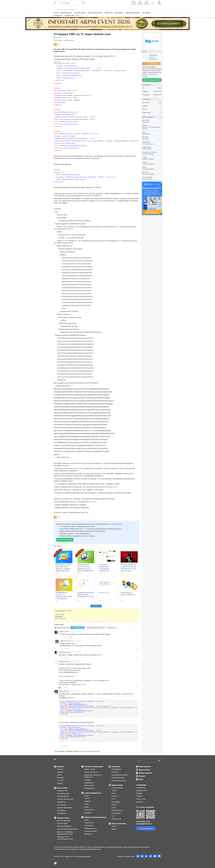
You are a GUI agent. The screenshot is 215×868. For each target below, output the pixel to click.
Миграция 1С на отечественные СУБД (65, 838)
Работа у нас (141, 799)
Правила (139, 793)
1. (59, 631)
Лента (59, 775)
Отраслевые (88, 825)
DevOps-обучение (63, 820)
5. (59, 691)
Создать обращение (146, 828)
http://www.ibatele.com (66, 676)
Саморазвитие (89, 788)
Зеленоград (66, 652)
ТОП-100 (60, 780)
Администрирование (64, 807)
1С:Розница (116, 802)
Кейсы (86, 807)
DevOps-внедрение (64, 826)
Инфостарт (85, 512)
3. (60, 641)
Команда (87, 780)
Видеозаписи (144, 770)
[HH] (146, 856)
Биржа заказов (145, 773)
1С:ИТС (87, 798)
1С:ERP (114, 790)
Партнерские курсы (119, 780)
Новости (60, 769)
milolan (64, 691)
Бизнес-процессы (90, 772)
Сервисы (87, 801)
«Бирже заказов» (116, 524)
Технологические (90, 831)
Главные (60, 772)
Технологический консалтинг (67, 829)
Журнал (60, 767)
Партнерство (89, 810)
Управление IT (89, 783)
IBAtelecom (65, 661)
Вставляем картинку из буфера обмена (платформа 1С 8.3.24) (85, 594)
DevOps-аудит (62, 823)
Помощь (139, 796)
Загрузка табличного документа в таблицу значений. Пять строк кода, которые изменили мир (128, 569)
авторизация (95, 751)
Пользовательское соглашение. (66, 849)
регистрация (85, 751)
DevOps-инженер (118, 778)
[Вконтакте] (142, 856)
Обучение (116, 767)
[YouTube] (155, 856)
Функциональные (63, 793)
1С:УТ (114, 799)
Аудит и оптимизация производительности (65, 833)
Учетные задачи (63, 796)
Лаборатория (63, 818)
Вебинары (88, 812)
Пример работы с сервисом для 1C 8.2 (72, 684)
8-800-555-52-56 (143, 821)
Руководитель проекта (120, 775)
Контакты (139, 802)
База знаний (62, 788)
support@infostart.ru (144, 824)
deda (63, 631)
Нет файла (145, 139)
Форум (142, 776)
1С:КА (114, 793)
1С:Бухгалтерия (117, 788)
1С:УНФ (114, 796)
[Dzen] (150, 856)
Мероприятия (145, 767)
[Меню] (55, 3)
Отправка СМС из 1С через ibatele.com (82, 34)
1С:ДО (114, 807)
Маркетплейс (117, 785)
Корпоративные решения (95, 817)
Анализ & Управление (93, 767)
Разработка (61, 802)
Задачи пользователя (65, 799)
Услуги (86, 804)
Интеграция (61, 810)
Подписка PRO (62, 790)
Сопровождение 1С (92, 793)
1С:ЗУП (114, 805)
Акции (86, 795)
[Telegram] (137, 856)
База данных (61, 805)
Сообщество (61, 813)
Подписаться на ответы (62, 627)
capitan (65, 641)
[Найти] (159, 760)
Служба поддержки (146, 807)
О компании (141, 785)
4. (59, 661)
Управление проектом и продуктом (93, 776)
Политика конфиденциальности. (89, 849)
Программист (146, 134)
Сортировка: (95, 627)
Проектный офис (119, 824)
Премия (60, 783)
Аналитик (115, 772)
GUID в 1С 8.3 (104, 592)
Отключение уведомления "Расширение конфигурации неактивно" (104, 569)
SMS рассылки (146, 127)
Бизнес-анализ (89, 769)
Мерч (141, 779)
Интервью (60, 778)
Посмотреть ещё (96, 606)
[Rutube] (159, 856)
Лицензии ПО (89, 823)
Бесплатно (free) (147, 179)
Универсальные (117, 810)
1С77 (113, 816)
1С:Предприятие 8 (147, 144)
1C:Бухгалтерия (147, 149)
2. (59, 652)
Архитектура (89, 785)
